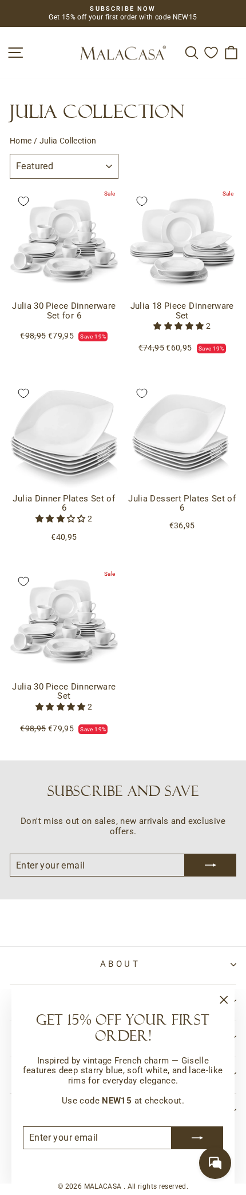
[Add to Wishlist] (23, 201)
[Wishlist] (211, 52)
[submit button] (197, 1137)
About (120, 964)
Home (20, 140)
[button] (179, 325)
